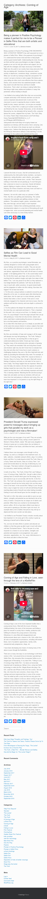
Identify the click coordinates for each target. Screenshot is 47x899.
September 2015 (9, 798)
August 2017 (8, 775)
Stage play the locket (10, 864)
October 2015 (8, 796)
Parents (6, 845)
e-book (6, 826)
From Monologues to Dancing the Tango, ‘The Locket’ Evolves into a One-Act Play (21, 746)
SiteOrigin (22, 895)
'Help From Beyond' (10, 809)
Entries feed (7, 878)
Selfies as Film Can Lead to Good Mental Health (20, 254)
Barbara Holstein (26, 46)
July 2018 (7, 769)
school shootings (9, 851)
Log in (6, 876)
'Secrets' (6, 811)
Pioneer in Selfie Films (11, 849)
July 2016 (7, 790)
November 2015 (9, 794)
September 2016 (9, 786)
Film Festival (8, 830)
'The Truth (7, 815)
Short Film (7, 862)
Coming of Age (8, 824)
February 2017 (8, 784)
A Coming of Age (9, 819)
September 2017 (9, 773)
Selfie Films (7, 858)
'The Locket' (7, 813)
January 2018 (8, 771)
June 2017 (7, 777)
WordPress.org (8, 883)
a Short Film (8, 821)
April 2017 (7, 781)
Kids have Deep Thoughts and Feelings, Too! (18, 739)
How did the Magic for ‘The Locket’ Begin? (17, 752)
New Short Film (9, 841)
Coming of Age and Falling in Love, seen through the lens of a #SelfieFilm (23, 579)
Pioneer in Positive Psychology (14, 847)
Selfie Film (7, 853)
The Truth (7, 866)
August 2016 (8, 788)
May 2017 (7, 779)
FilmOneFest (8, 832)
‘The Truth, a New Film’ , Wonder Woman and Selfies (20, 750)
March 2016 (7, 792)
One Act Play (8, 843)
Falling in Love (8, 828)
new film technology (10, 838)
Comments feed (9, 881)
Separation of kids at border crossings (16, 860)
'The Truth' (7, 817)
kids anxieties (8, 836)
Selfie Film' (7, 855)
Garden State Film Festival (12, 834)
